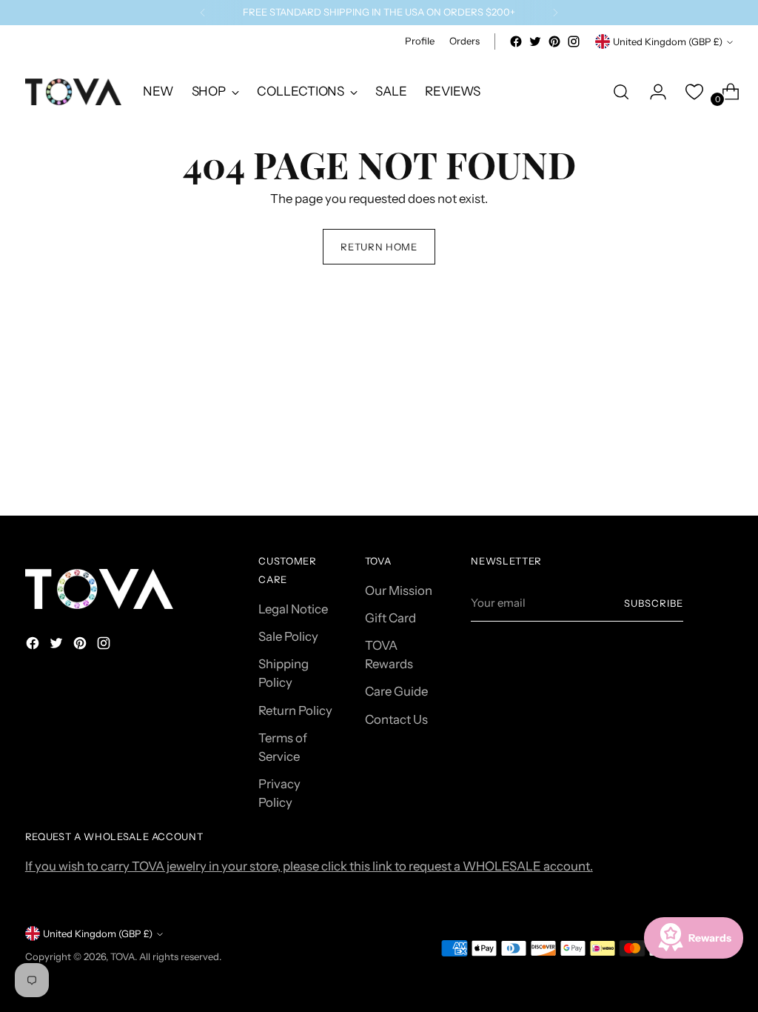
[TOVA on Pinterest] (554, 41)
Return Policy (295, 710)
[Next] (555, 12)
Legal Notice (293, 609)
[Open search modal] (621, 92)
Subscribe (653, 603)
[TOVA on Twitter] (535, 41)
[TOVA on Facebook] (516, 41)
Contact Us (396, 719)
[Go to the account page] (652, 92)
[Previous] (203, 12)
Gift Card (390, 617)
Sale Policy (288, 636)
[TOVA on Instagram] (573, 41)
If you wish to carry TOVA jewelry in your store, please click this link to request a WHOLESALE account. (309, 866)
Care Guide (396, 691)
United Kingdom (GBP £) (667, 41)
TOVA (122, 956)
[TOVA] (73, 92)
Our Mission (398, 590)
